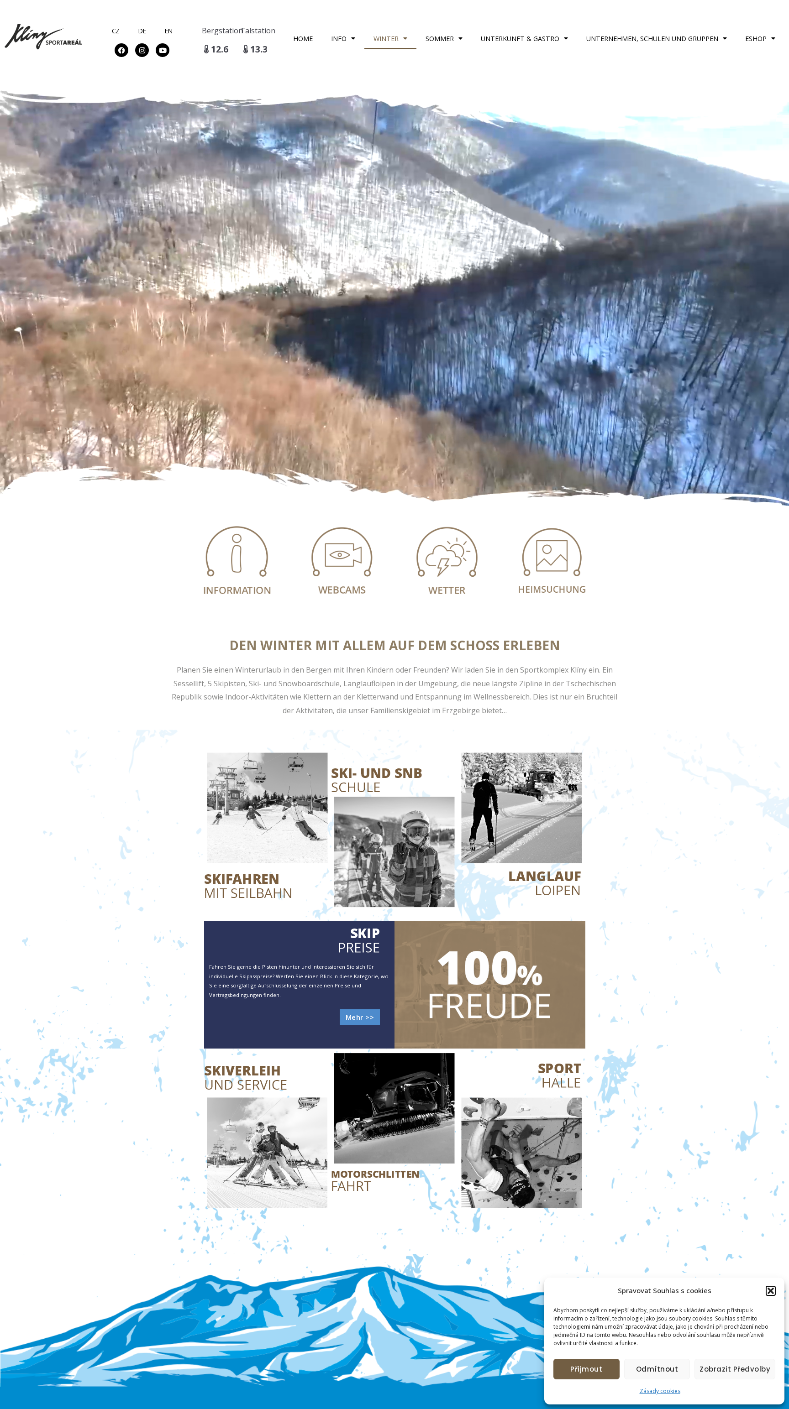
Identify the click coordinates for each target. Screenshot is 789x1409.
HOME (303, 38)
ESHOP (756, 38)
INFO (339, 38)
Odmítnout (657, 1369)
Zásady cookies (660, 1391)
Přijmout (586, 1369)
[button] (770, 1290)
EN (168, 30)
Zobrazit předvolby (735, 1369)
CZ (116, 30)
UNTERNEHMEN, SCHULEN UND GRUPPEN (652, 38)
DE (142, 30)
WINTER (386, 38)
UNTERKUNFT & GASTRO (520, 38)
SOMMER (440, 38)
